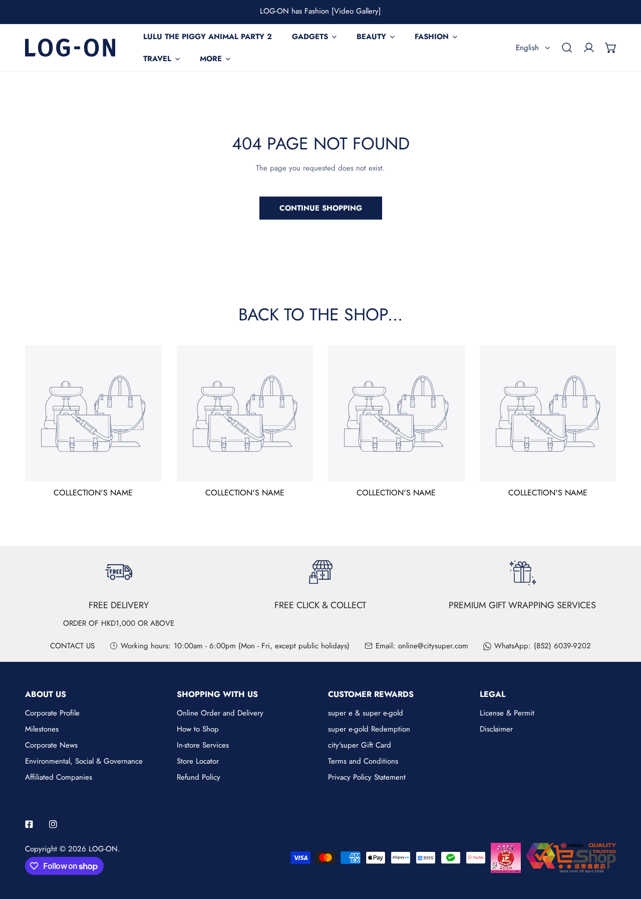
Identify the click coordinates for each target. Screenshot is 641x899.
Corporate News (51, 745)
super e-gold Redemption (369, 729)
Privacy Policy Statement (367, 777)
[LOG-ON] (70, 47)
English (527, 47)
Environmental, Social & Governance (84, 761)
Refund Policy (198, 777)
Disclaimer (496, 729)
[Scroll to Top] (623, 846)
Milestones (42, 729)
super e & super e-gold (365, 712)
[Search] (567, 48)
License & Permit (507, 712)
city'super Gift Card (359, 745)
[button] (611, 48)
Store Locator (198, 761)
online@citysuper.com (433, 645)
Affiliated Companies (58, 777)
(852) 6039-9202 (562, 645)
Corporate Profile (52, 712)
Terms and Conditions (363, 761)
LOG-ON (103, 848)
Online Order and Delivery (220, 712)
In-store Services (203, 745)
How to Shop (198, 729)
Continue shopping (320, 208)
